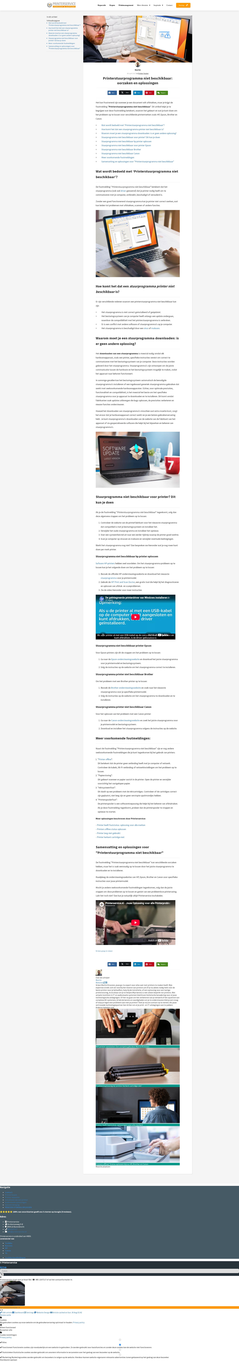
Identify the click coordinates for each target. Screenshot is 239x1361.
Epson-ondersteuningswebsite (125, 659)
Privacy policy (79, 1322)
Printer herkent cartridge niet (110, 837)
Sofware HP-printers (105, 563)
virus (146, 328)
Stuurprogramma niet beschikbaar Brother (121, 149)
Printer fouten (143, 73)
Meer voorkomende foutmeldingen (117, 157)
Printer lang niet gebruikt (108, 833)
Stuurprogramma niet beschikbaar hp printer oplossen (126, 141)
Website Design (43, 1312)
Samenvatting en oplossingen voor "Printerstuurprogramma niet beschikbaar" (64, 47)
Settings (30, 1312)
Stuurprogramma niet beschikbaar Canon (120, 153)
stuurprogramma (109, 577)
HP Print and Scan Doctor (123, 582)
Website (99, 982)
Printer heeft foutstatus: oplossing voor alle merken (121, 825)
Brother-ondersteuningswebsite (126, 687)
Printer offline (105, 759)
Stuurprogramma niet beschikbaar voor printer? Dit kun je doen (63, 39)
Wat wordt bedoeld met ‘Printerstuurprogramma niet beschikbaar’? (65, 24)
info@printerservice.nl (17, 1231)
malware (155, 328)
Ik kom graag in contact (104, 951)
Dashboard (19, 1312)
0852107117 (12, 1229)
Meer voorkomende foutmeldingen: (62, 43)
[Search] (2, 1274)
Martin (138, 70)
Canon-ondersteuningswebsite (125, 720)
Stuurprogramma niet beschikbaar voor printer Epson (126, 145)
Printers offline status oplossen (111, 829)
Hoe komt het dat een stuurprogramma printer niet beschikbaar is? (63, 29)
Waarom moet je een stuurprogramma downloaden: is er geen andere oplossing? (64, 34)
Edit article (7, 1312)
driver (123, 190)
